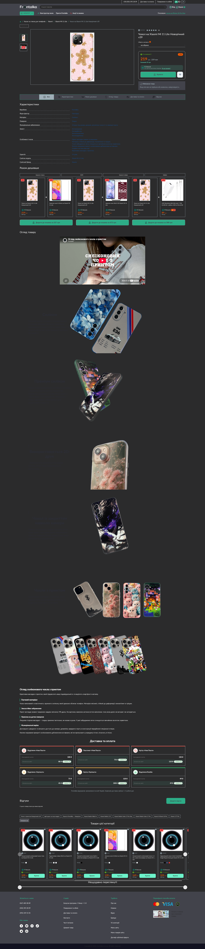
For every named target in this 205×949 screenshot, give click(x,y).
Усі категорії (115, 923)
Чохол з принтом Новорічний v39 (31, 816)
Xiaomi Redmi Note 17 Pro (143, 816)
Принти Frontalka (62, 13)
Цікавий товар (68, 928)
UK (176, 2)
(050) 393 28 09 (25, 908)
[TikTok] (37, 925)
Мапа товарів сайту (117, 932)
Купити (36, 876)
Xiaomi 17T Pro (175, 816)
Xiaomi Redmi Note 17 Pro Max (123, 816)
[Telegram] (21, 931)
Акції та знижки (78, 13)
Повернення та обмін (164, 2)
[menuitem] (176, 2)
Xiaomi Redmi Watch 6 (90, 816)
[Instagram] (32, 925)
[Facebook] (21, 925)
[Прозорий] (54, 863)
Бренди (113, 918)
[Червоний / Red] (169, 863)
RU (179, 2)
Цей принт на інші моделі (51, 816)
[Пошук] (165, 7)
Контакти (67, 918)
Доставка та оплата (147, 2)
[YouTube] (26, 925)
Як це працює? (166, 68)
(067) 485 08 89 (25, 903)
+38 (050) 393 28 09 (130, 2)
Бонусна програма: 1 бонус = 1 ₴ (75, 903)
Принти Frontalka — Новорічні (72, 816)
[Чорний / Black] (165, 863)
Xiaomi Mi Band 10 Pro (160, 816)
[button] (185, 854)
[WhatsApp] (26, 931)
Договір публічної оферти (120, 937)
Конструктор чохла (46, 13)
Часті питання (68, 923)
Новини (113, 908)
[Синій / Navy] (167, 863)
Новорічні (24, 26)
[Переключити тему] (183, 1)
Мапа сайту (115, 928)
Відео (113, 913)
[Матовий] (56, 863)
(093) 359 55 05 (25, 913)
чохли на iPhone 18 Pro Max (175, 13)
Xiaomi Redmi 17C (105, 816)
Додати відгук (176, 801)
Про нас (113, 903)
